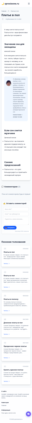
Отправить (10, 228)
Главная (3, 11)
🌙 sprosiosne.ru (10, 3)
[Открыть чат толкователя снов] (28, 414)
